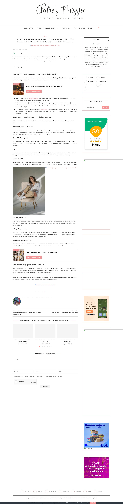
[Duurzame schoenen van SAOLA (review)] (45, 331)
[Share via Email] (55, 292)
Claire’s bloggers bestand (51, 28)
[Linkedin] (63, 21)
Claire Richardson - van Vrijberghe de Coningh (38, 42)
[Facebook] (54, 21)
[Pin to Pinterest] (50, 292)
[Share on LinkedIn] (52, 292)
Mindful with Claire (65, 28)
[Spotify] (68, 21)
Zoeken (105, 107)
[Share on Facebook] (47, 292)
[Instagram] (59, 21)
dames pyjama (44, 109)
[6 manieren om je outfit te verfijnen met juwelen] (23, 331)
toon (20, 67)
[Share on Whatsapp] (53, 292)
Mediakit (39, 28)
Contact (89, 28)
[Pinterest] (61, 21)
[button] (14, 335)
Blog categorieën (28, 28)
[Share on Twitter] (49, 292)
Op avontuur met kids (79, 28)
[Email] (66, 21)
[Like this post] (45, 292)
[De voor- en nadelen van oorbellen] (67, 331)
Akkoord (93, 502)
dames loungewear (33, 98)
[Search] (95, 28)
